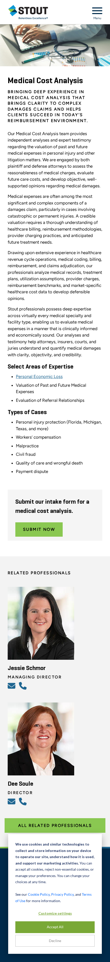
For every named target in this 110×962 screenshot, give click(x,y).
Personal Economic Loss (39, 376)
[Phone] (23, 686)
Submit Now (39, 529)
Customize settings (55, 913)
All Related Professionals (55, 825)
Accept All (55, 927)
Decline (55, 940)
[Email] (12, 686)
